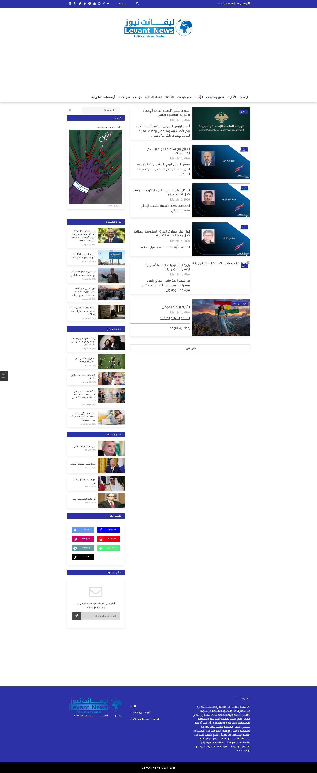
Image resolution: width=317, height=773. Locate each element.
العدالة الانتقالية (153, 97)
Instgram (86, 539)
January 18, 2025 (115, 206)
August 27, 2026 (89, 261)
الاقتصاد (169, 97)
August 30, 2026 (89, 245)
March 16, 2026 (180, 120)
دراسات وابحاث (239, 304)
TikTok (86, 557)
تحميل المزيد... (190, 348)
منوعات (125, 97)
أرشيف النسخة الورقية (103, 97)
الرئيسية (244, 97)
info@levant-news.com (143, 719)
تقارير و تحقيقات (215, 97)
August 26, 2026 (89, 279)
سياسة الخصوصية (84, 715)
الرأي (200, 97)
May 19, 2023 (90, 450)
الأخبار (233, 97)
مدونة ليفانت (184, 97)
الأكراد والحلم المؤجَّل (176, 307)
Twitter (86, 529)
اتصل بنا (104, 715)
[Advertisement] (158, 67)
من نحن (118, 715)
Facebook (111, 529)
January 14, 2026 (88, 382)
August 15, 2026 (89, 318)
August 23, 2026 (89, 299)
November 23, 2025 (88, 424)
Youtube (112, 539)
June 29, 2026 (90, 365)
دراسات (137, 97)
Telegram (86, 548)
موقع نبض (111, 548)
